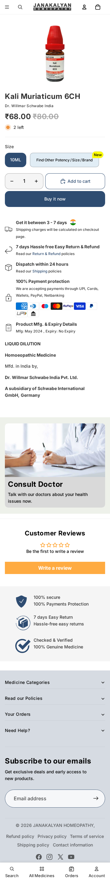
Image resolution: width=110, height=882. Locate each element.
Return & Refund (46, 254)
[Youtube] (71, 857)
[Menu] (7, 7)
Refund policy (20, 836)
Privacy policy (52, 836)
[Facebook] (38, 857)
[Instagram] (49, 857)
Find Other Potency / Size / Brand (64, 160)
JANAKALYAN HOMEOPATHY (63, 825)
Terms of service (87, 836)
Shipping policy (33, 844)
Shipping (39, 271)
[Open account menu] (84, 7)
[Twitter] (60, 857)
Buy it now (55, 198)
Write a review (55, 568)
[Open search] (20, 7)
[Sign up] (96, 798)
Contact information (73, 844)
